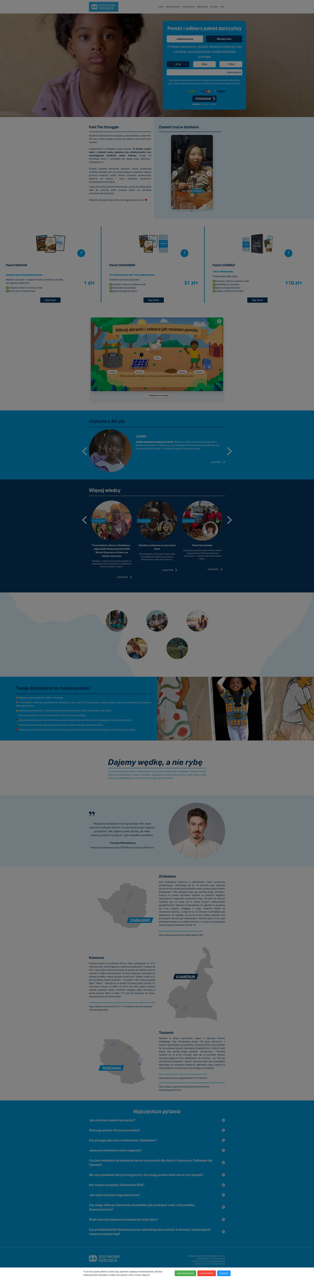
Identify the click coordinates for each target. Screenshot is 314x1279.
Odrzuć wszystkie (206, 1273)
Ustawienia (224, 1273)
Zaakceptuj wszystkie (185, 1273)
